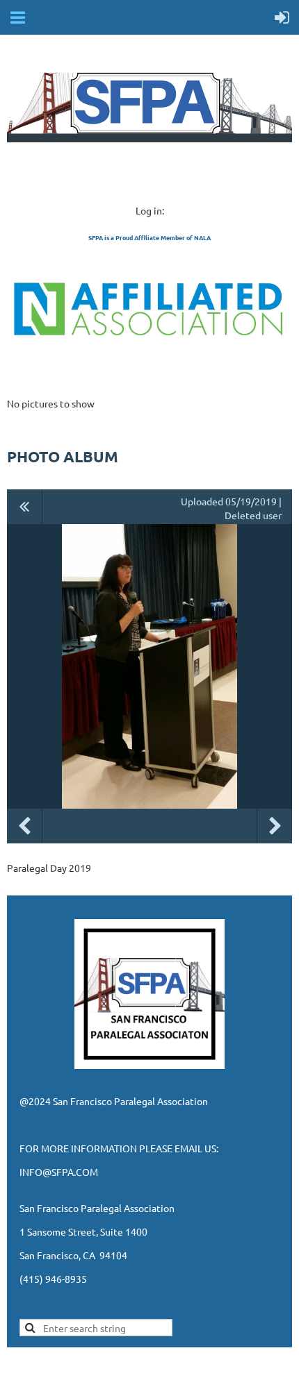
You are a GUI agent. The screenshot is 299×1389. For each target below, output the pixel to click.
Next (274, 826)
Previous (24, 826)
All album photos (24, 506)
